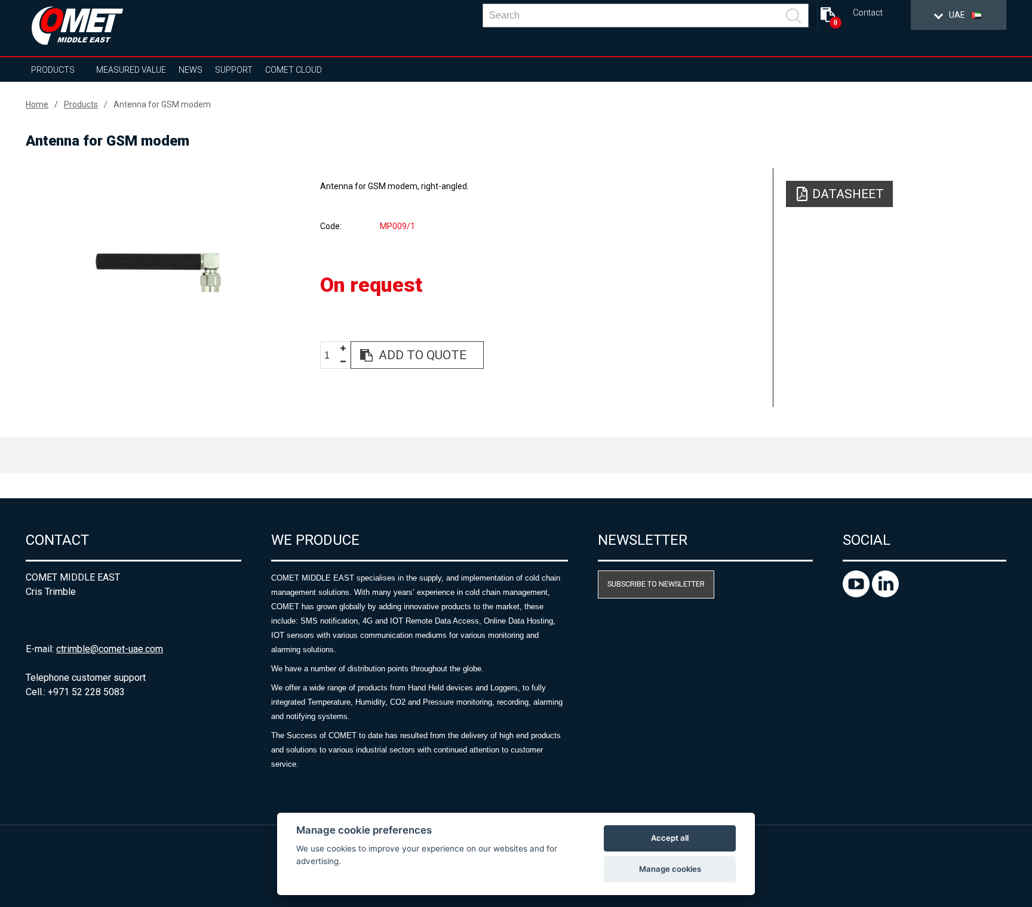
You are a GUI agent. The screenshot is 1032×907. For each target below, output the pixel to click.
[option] (158, 272)
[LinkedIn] (885, 594)
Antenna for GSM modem (162, 104)
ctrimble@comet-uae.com (109, 649)
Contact (868, 13)
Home (37, 104)
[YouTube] (857, 594)
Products (53, 70)
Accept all (670, 838)
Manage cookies (670, 869)
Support (234, 70)
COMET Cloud (293, 70)
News (190, 70)
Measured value (131, 70)
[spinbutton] (331, 355)
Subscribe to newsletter (656, 583)
